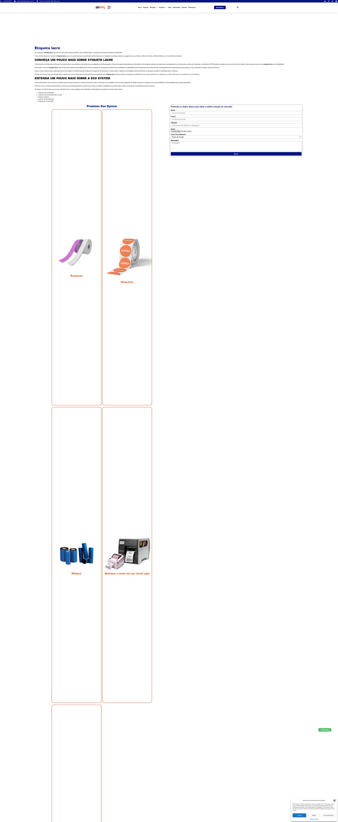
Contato (184, 7)
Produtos (162, 7)
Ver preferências (328, 815)
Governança (191, 7)
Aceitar (299, 815)
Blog (169, 7)
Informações (176, 7)
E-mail (173, 116)
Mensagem (175, 140)
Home (139, 7)
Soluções (152, 7)
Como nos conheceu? (178, 134)
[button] (334, 800)
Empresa (145, 7)
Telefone (174, 123)
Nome (173, 110)
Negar (314, 815)
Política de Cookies (313, 819)
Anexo (173, 129)
